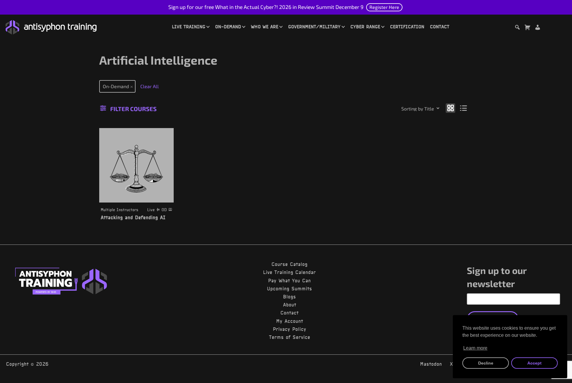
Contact (439, 26)
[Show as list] (463, 107)
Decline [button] (485, 363)
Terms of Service (289, 337)
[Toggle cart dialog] (527, 28)
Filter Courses (133, 108)
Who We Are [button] (264, 26)
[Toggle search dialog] (517, 28)
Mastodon (431, 364)
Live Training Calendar (289, 272)
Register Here (384, 7)
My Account (289, 321)
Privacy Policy (289, 329)
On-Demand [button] (228, 26)
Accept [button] (534, 363)
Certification (407, 26)
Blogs (289, 296)
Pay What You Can (289, 280)
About (289, 304)
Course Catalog (289, 264)
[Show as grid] (450, 107)
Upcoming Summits (289, 288)
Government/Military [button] (314, 26)
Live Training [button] (188, 26)
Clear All (149, 86)
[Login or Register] (537, 28)
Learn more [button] (475, 348)
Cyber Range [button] (365, 26)
